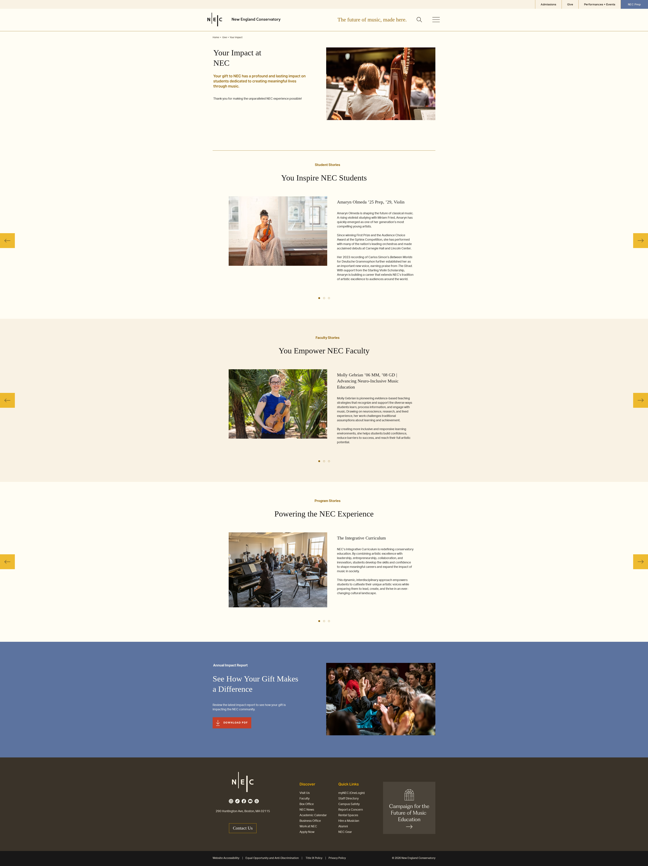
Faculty (304, 798)
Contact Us (243, 828)
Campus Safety (349, 804)
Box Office (307, 804)
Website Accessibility (226, 858)
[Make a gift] (409, 808)
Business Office (310, 820)
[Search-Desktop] (419, 20)
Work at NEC (308, 826)
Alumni (343, 826)
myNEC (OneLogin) (351, 793)
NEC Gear (345, 832)
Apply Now (307, 832)
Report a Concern (350, 809)
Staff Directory (348, 798)
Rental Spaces (348, 815)
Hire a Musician (348, 820)
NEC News (307, 809)
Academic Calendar (313, 815)
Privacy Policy (337, 858)
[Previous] (7, 240)
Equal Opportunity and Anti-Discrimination (272, 858)
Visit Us (305, 793)
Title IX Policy (314, 858)
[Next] (640, 240)
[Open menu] (436, 19)
